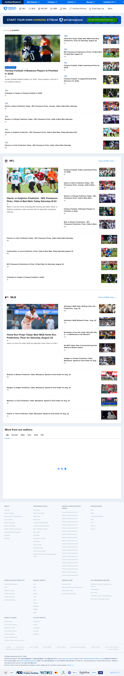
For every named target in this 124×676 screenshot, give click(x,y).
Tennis (35, 603)
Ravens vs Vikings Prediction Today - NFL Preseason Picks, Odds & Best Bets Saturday (38, 119)
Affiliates (7, 535)
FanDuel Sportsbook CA (70, 518)
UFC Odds (36, 541)
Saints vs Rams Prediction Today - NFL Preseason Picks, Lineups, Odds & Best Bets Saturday (41, 106)
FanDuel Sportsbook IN (69, 537)
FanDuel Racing (9, 593)
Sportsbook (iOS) (67, 590)
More (110, 9)
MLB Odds (36, 519)
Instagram (36, 628)
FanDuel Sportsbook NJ (70, 553)
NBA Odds (36, 516)
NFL (24, 9)
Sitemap (7, 538)
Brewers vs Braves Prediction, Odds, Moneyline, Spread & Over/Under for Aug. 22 (39, 374)
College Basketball (97, 516)
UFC (92, 523)
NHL (65, 9)
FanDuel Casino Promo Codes (14, 640)
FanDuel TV (109, 2)
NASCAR (36, 606)
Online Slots (8, 621)
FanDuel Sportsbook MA (70, 544)
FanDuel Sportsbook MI (69, 547)
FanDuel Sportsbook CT (70, 525)
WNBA (35, 609)
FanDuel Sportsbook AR (70, 512)
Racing (89, 2)
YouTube (36, 631)
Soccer (93, 526)
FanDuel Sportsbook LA (69, 540)
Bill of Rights (48, 647)
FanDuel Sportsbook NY (70, 556)
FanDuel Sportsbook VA (70, 569)
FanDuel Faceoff (9, 597)
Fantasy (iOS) (66, 584)
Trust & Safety (34, 647)
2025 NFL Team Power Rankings (101, 596)
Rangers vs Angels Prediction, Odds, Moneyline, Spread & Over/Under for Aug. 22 (39, 388)
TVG (5, 587)
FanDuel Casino (9, 590)
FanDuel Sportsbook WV (70, 575)
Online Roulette (9, 634)
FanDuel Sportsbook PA (69, 562)
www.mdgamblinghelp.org (28, 661)
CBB (34, 612)
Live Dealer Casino (10, 631)
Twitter (35, 624)
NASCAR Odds (38, 548)
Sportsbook (32, 2)
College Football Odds (40, 523)
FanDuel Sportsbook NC (70, 550)
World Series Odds (39, 551)
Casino (70, 2)
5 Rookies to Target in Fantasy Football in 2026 (23, 93)
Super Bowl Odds (39, 513)
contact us (70, 665)
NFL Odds (36, 510)
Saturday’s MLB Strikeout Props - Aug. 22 (80, 320)
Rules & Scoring (9, 523)
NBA (55, 9)
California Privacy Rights (78, 647)
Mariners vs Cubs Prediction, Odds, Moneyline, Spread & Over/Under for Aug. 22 (38, 401)
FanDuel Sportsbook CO (70, 522)
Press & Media (113, 649)
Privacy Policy (61, 647)
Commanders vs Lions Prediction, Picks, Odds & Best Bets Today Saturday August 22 (40, 251)
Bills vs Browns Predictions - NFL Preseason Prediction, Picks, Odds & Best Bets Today (80, 224)
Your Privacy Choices (111, 647)
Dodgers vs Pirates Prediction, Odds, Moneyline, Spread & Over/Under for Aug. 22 (80, 361)
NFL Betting (95, 589)
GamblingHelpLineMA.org (92, 658)
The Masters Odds (39, 538)
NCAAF (44, 9)
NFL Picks (94, 593)
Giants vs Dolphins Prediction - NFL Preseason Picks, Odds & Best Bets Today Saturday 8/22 (41, 132)
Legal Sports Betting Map (12, 532)
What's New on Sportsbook (13, 516)
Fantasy (51, 2)
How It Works (8, 519)
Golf (34, 600)
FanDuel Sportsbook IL (69, 534)
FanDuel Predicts (10, 600)
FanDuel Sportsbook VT (70, 572)
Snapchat (36, 634)
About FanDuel (9, 513)
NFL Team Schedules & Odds (100, 599)
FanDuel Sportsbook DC (70, 528)
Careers (8, 647)
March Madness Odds (40, 529)
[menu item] (10, 6)
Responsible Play (10, 526)
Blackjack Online (9, 628)
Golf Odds (36, 535)
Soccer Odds (37, 545)
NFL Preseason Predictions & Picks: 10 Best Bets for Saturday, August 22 (35, 264)
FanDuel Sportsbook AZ (70, 515)
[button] (102, 20)
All (7, 435)
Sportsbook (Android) (69, 593)
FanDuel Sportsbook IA (69, 531)
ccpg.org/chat (66, 658)
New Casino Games (10, 624)
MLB (33, 9)
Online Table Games (11, 637)
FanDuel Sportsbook (11, 584)
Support (7, 510)
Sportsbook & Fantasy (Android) (72, 587)
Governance (20, 647)
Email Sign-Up (98, 9)
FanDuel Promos (79, 9)
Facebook (36, 621)
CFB (34, 597)
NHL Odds (36, 532)
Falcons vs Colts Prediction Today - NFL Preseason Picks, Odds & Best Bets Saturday (38, 145)
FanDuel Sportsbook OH (70, 559)
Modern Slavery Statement (13, 529)
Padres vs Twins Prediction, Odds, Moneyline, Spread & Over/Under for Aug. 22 (38, 414)
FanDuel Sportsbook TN (70, 566)
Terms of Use (95, 647)
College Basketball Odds (41, 526)
